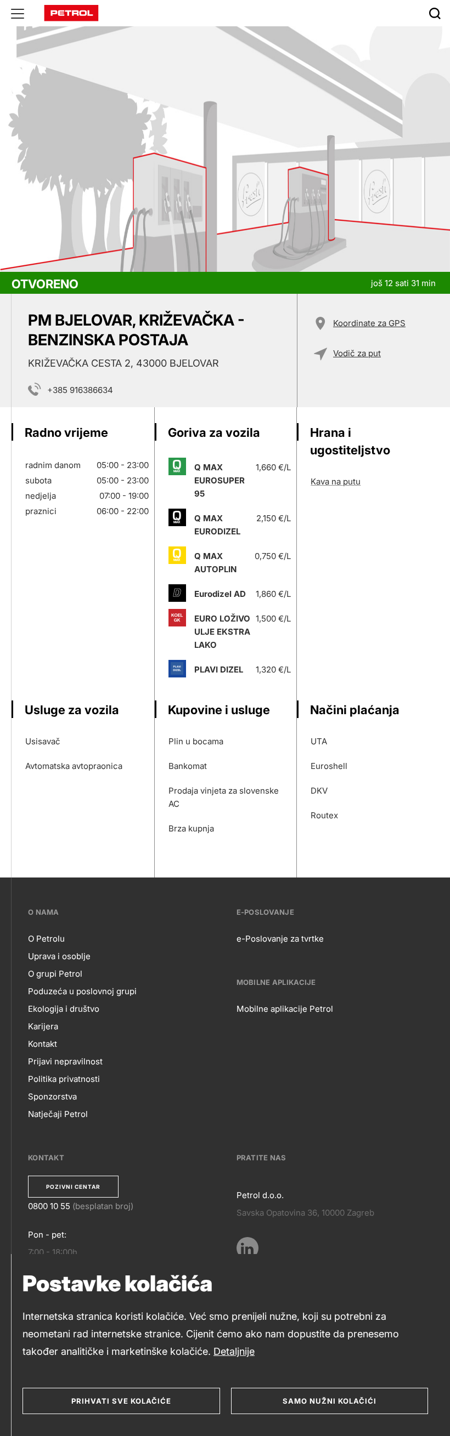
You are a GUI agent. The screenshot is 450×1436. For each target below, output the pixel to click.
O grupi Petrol (55, 973)
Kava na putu (336, 481)
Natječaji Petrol (58, 1114)
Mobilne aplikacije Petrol (285, 1009)
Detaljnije (234, 1351)
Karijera (43, 1026)
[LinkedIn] (247, 1248)
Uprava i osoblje (59, 956)
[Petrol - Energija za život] (71, 12)
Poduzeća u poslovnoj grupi (82, 991)
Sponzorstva (52, 1096)
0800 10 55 (49, 1206)
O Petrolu (46, 938)
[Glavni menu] (18, 13)
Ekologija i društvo (63, 1009)
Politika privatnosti (64, 1079)
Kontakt (42, 1044)
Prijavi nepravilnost (65, 1061)
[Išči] (435, 13)
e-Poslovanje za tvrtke (280, 938)
